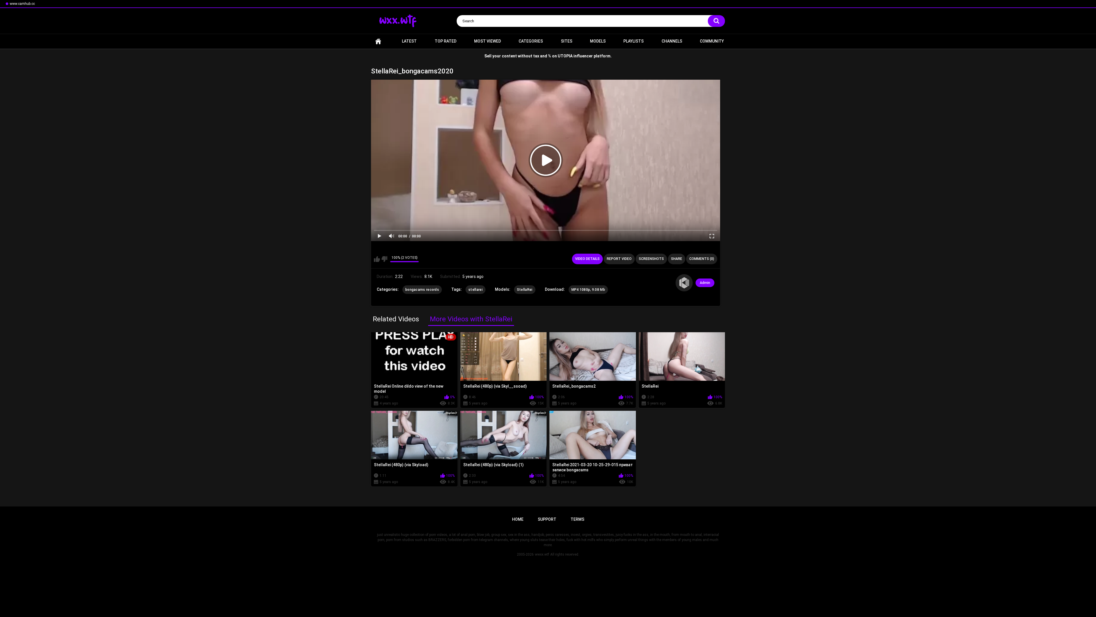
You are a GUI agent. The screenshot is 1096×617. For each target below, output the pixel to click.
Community (712, 41)
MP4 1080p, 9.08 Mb (588, 290)
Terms (577, 519)
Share (676, 259)
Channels (672, 41)
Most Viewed (487, 41)
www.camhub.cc (22, 4)
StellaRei (525, 290)
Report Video (619, 259)
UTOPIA (565, 56)
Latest (409, 41)
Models (598, 41)
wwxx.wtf (542, 554)
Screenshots (651, 259)
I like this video (377, 259)
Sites (566, 41)
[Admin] (684, 282)
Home (378, 41)
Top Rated (445, 41)
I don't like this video (384, 259)
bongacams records (422, 290)
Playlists (633, 41)
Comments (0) (701, 259)
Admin (705, 283)
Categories (531, 41)
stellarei (475, 290)
